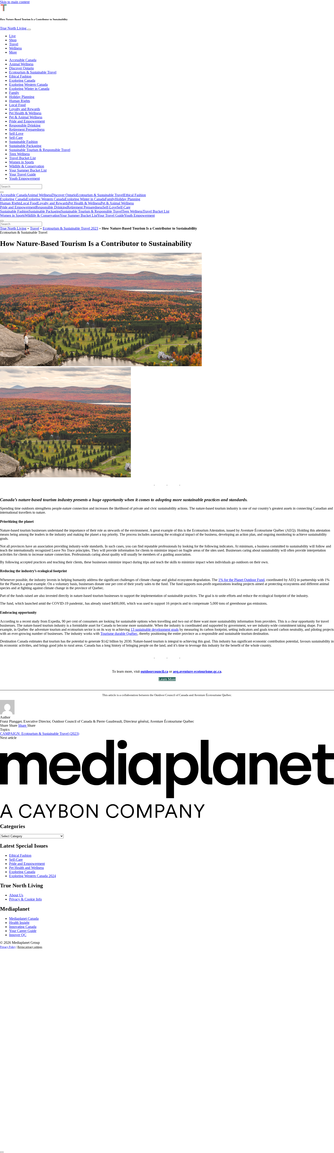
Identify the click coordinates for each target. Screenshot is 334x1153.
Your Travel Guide (22, 174)
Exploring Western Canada (28, 84)
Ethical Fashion (20, 76)
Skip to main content (15, 2)
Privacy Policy (8, 947)
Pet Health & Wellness (25, 113)
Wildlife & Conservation (26, 166)
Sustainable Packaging (25, 146)
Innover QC (17, 935)
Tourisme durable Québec (118, 633)
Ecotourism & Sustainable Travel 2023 (70, 228)
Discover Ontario (21, 68)
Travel (13, 44)
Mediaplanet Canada (24, 918)
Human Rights (19, 101)
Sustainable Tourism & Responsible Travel (39, 150)
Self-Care (16, 138)
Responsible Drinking (24, 125)
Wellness (15, 48)
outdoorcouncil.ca (154, 671)
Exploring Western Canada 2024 (32, 876)
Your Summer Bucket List (28, 170)
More (13, 52)
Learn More (167, 679)
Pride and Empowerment (27, 121)
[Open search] (2, 192)
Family (14, 93)
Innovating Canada (22, 927)
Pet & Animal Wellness (25, 117)
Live (12, 36)
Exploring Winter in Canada (29, 89)
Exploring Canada (22, 80)
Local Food (17, 105)
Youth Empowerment (24, 178)
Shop (13, 40)
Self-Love (16, 133)
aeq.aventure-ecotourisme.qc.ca (197, 671)
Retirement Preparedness (27, 129)
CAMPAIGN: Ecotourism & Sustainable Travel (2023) (39, 734)
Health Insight (19, 923)
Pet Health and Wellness (26, 868)
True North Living (13, 28)
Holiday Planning (21, 97)
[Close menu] (2, 220)
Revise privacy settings (29, 947)
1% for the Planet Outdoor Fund (241, 580)
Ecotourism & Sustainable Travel (32, 72)
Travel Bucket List (22, 158)
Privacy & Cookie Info (25, 899)
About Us (16, 895)
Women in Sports (21, 162)
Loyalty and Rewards (24, 109)
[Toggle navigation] (29, 29)
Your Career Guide (22, 931)
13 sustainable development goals (155, 629)
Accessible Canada (22, 60)
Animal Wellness (21, 64)
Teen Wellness (19, 154)
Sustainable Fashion (23, 142)
